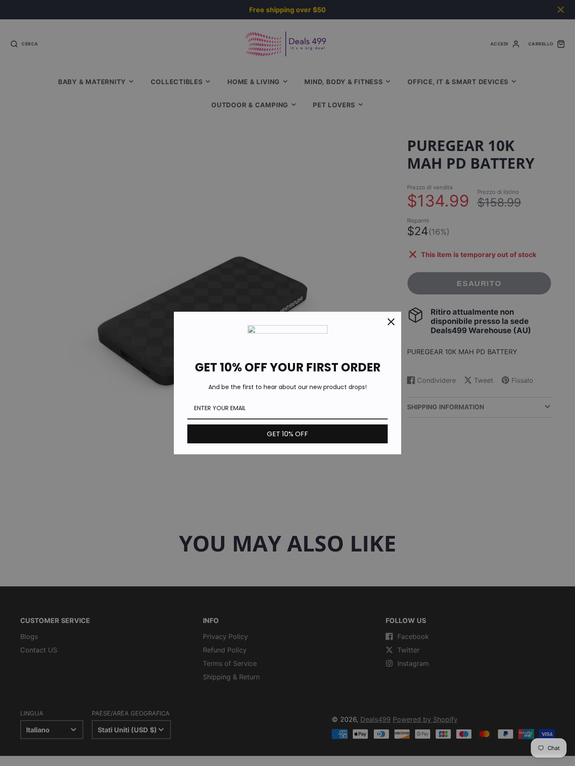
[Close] (391, 322)
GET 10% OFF (287, 434)
